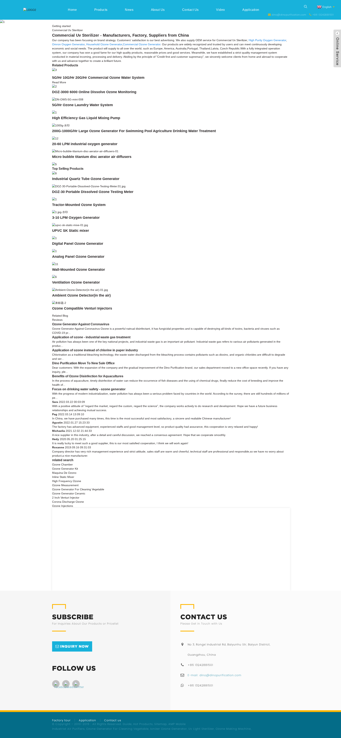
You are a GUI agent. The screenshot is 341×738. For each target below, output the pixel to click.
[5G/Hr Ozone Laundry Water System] (67, 99)
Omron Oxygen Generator (68, 44)
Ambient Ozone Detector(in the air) (81, 295)
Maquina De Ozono (64, 472)
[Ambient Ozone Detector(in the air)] (80, 289)
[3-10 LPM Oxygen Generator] (60, 212)
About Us (158, 9)
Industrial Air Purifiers (68, 729)
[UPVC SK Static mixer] (70, 224)
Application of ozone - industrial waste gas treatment (91, 337)
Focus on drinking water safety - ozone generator (89, 389)
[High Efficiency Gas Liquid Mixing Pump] (54, 112)
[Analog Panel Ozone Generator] (54, 250)
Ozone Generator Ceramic (68, 493)
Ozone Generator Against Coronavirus (80, 324)
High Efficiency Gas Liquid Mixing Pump (86, 118)
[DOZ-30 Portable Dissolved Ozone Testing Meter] (89, 186)
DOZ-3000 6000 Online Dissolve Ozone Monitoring (94, 92)
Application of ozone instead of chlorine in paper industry (95, 350)
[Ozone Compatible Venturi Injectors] (59, 302)
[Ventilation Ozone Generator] (54, 276)
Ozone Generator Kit (65, 468)
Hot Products (143, 724)
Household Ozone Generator (104, 44)
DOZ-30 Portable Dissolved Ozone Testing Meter (92, 192)
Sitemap (160, 724)
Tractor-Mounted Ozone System (79, 205)
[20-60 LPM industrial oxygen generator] (55, 138)
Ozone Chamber (62, 464)
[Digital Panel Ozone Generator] (54, 237)
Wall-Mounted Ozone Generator (78, 270)
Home (72, 9)
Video (220, 9)
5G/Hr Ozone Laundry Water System (82, 105)
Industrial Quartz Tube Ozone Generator (85, 179)
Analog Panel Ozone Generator (78, 257)
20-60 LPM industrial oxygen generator (84, 144)
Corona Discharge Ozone (68, 501)
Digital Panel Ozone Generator (77, 244)
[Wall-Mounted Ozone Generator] (55, 263)
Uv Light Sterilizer (201, 729)
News (129, 9)
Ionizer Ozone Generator (168, 729)
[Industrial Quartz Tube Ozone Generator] (54, 173)
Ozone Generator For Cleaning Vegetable (78, 489)
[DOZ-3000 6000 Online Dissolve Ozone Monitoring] (54, 86)
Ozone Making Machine (233, 729)
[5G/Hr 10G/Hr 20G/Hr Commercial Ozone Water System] (54, 69)
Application (250, 9)
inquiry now (74, 646)
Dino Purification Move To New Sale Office (83, 363)
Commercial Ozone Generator (141, 44)
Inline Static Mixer (63, 476)
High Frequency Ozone (66, 481)
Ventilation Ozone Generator (76, 282)
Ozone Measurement (65, 485)
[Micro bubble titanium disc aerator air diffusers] (85, 151)
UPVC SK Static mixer (70, 231)
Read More (59, 82)
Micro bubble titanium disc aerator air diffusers (91, 157)
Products (101, 9)
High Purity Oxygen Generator (267, 40)
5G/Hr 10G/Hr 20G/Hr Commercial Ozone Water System (98, 78)
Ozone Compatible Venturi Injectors (82, 308)
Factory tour (61, 720)
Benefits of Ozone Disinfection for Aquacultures (87, 376)
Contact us (190, 9)
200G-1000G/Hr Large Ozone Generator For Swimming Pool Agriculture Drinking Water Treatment (134, 131)
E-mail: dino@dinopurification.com (214, 675)
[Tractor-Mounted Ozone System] (54, 199)
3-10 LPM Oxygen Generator (76, 218)
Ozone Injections (62, 505)
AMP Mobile (177, 724)
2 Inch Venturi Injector (65, 497)
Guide (127, 724)
